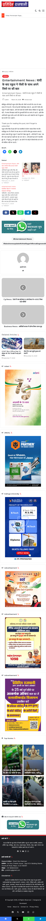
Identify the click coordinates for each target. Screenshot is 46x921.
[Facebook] (18, 851)
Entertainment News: (23, 239)
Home (6, 71)
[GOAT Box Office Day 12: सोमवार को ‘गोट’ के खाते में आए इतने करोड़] (12, 343)
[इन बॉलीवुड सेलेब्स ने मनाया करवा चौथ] (31, 168)
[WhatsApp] (28, 851)
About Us (16, 907)
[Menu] (43, 10)
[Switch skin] (36, 10)
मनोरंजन (11, 71)
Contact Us (24, 907)
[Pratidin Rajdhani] (15, 4)
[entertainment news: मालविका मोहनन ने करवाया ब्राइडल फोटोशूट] (12, 196)
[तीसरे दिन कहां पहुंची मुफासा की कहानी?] (34, 343)
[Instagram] (25, 851)
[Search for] (40, 10)
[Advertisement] (23, 44)
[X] (20, 851)
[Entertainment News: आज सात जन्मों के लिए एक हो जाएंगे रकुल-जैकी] (12, 173)
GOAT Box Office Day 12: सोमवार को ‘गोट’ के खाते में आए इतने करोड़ (11, 353)
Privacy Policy (34, 907)
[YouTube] (23, 851)
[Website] (23, 270)
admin (7, 99)
